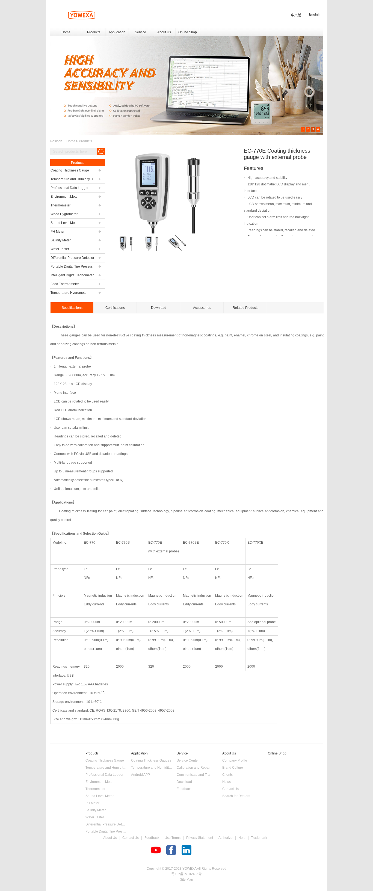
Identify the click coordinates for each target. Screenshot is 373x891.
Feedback (151, 838)
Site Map (186, 879)
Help (241, 838)
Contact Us (130, 838)
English (314, 14)
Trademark (259, 838)
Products (85, 141)
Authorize (225, 838)
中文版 (296, 15)
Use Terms (172, 838)
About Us (110, 838)
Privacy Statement (199, 838)
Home (65, 32)
